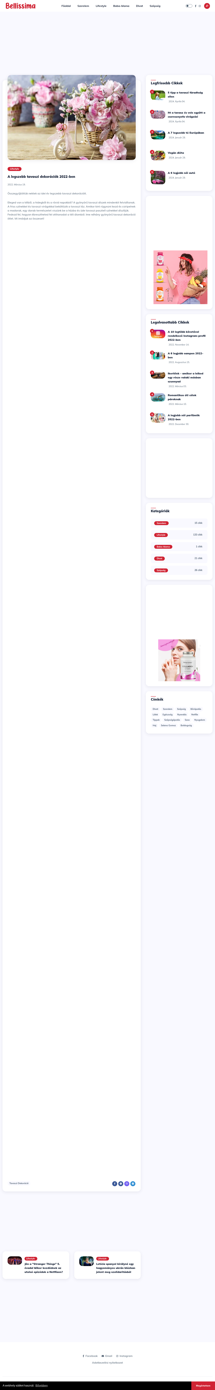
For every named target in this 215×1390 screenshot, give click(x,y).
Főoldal (66, 6)
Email (108, 1356)
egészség (168, 714)
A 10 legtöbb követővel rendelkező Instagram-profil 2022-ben (187, 335)
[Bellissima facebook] (195, 6)
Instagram (126, 1356)
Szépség (155, 6)
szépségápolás (172, 720)
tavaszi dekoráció (19, 1183)
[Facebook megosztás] (114, 1183)
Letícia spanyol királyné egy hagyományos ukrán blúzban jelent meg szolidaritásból (115, 1268)
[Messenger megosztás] (120, 1183)
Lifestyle (101, 6)
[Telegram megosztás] (132, 1183)
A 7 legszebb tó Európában (186, 132)
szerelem (167, 709)
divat (155, 709)
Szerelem (83, 6)
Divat (139, 6)
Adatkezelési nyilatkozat (107, 1362)
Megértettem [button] (203, 1385)
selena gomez (168, 725)
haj (154, 725)
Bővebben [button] (41, 1385)
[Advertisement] (107, 43)
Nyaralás (182, 714)
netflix (194, 714)
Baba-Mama (121, 6)
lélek (155, 714)
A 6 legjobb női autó (181, 172)
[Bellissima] (20, 5)
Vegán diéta (176, 152)
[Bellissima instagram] (200, 6)
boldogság (186, 725)
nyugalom (199, 720)
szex (187, 720)
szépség (181, 709)
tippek (156, 720)
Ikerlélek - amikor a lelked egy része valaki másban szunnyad (185, 377)
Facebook (91, 1356)
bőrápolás (195, 709)
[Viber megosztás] (126, 1183)
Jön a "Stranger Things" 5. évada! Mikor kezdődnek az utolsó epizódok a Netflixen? (44, 1268)
